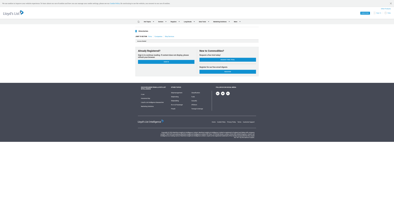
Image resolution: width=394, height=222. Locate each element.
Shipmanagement (176, 93)
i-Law (142, 94)
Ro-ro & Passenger (177, 105)
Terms (239, 122)
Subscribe (365, 13)
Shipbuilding (175, 101)
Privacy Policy (231, 122)
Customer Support (249, 122)
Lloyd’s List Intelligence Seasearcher (152, 102)
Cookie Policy (115, 3)
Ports (150, 36)
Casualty (194, 101)
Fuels (193, 97)
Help (389, 13)
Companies (158, 36)
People (173, 109)
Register (227, 71)
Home (214, 122)
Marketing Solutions (147, 106)
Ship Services (169, 36)
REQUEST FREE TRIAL (228, 59)
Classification (195, 93)
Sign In (378, 13)
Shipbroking (175, 97)
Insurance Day (145, 98)
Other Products (386, 9)
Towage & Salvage (197, 109)
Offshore (194, 105)
